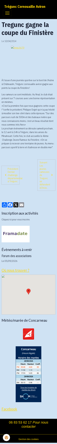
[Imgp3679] (28, 61)
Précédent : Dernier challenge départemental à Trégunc (13, 175)
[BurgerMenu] (7, 13)
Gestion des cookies (29, 439)
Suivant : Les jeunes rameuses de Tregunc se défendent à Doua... (45, 175)
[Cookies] (6, 437)
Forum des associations (17, 256)
